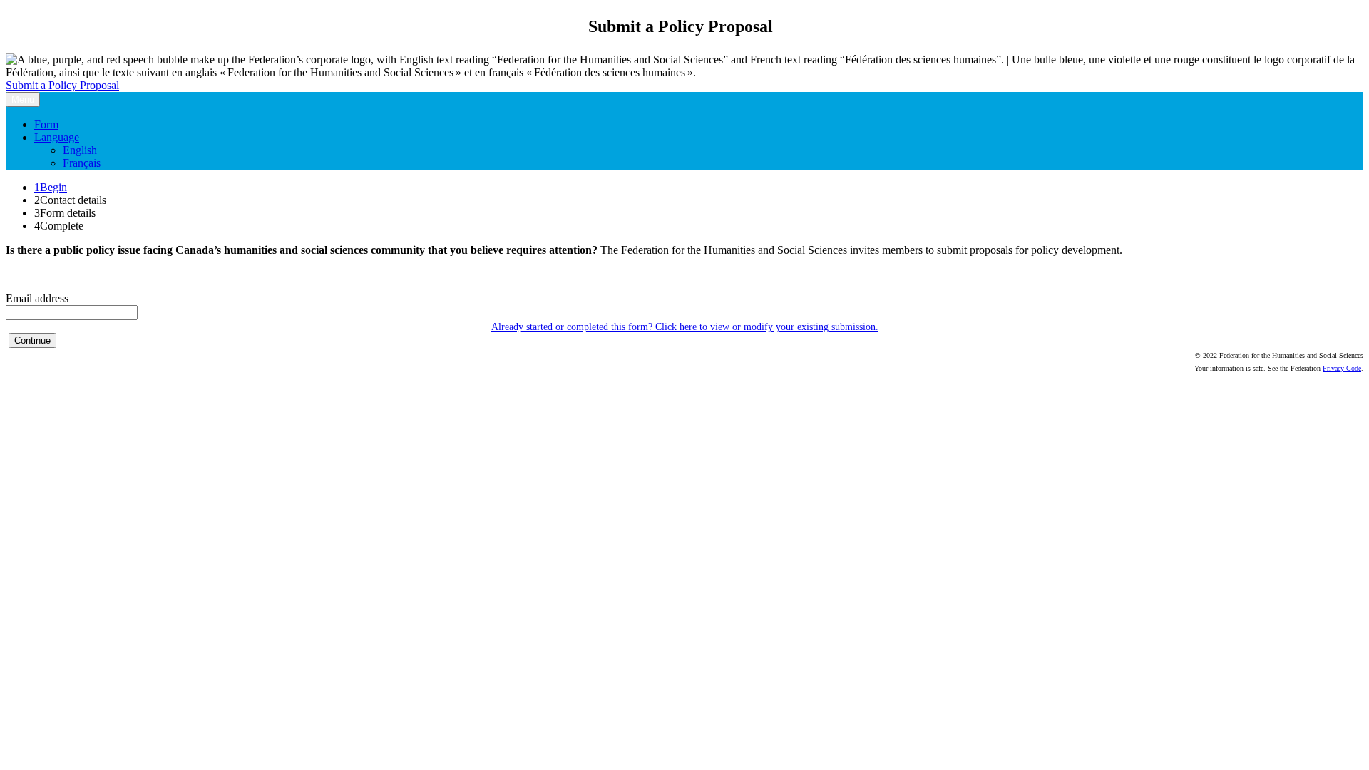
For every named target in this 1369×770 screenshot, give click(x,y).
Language (56, 137)
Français (82, 163)
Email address (37, 298)
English (80, 150)
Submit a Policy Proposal (62, 85)
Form (46, 124)
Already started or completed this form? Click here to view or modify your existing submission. (684, 327)
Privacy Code (1342, 368)
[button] (32, 340)
